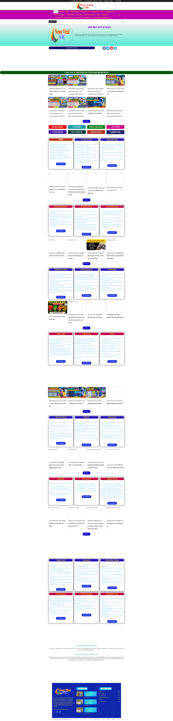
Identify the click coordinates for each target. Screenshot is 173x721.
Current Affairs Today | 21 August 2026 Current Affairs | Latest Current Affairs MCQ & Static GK (76, 113)
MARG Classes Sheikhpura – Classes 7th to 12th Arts (60, 149)
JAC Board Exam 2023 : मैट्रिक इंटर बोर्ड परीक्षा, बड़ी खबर (111, 224)
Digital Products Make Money (100, 17)
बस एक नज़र (61, 11)
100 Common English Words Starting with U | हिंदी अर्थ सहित (113, 485)
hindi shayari (68, 17)
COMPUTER (115, 132)
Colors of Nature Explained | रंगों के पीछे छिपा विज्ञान (85, 274)
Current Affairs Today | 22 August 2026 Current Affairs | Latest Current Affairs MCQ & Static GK (57, 113)
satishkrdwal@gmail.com (63, 709)
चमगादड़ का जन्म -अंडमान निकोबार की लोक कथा (83, 606)
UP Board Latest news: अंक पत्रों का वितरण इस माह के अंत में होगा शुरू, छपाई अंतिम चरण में (76, 256)
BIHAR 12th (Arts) (96, 127)
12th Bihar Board (102, 701)
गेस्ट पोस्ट (98, 14)
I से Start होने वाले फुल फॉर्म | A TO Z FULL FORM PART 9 (86, 483)
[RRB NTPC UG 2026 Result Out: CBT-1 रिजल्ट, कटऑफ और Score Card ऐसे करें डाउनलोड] (79, 693)
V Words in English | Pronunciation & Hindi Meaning (111, 483)
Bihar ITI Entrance (90, 14)
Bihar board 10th (102, 695)
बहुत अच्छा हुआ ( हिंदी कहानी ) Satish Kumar (83, 610)
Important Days (85, 11)
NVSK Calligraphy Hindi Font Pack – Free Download (112, 280)
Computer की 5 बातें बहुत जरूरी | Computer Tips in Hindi (60, 486)
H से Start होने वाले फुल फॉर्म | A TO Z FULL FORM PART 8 (86, 485)
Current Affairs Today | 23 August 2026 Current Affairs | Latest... (91, 710)
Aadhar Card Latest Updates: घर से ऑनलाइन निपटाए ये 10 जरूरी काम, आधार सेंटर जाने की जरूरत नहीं (76, 523)
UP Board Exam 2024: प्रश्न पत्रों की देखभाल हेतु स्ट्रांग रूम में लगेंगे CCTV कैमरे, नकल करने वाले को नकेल (96, 256)
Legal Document (88, 0)
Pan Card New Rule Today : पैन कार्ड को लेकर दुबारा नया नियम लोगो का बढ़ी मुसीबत (57, 523)
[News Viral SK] (86, 6)
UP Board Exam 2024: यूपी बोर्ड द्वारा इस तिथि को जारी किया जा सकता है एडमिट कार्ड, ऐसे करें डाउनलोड (115, 256)
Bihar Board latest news (104, 697)
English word (70, 14)
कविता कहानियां (104, 14)
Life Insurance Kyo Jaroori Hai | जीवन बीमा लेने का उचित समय (86, 581)
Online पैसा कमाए (77, 17)
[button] (119, 14)
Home (55, 11)
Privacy (111, 0)
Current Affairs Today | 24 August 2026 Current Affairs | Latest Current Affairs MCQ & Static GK (76, 21)
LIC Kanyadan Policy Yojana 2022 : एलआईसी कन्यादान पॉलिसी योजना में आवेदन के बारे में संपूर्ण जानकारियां (96, 465)
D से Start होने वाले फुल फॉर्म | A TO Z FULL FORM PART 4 (86, 491)
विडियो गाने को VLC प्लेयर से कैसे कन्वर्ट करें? (57, 494)
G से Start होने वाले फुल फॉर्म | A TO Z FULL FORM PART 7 (86, 486)
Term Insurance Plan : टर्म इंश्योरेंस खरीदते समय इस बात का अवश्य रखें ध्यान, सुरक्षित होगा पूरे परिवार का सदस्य (56, 465)
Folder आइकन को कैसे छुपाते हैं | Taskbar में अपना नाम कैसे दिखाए (61, 493)
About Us (101, 0)
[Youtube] (120, 1)
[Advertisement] (86, 60)
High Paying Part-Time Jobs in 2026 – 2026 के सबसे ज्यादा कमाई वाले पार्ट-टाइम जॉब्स (115, 91)
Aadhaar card (95, 11)
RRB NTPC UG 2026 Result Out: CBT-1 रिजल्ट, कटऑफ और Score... (91, 694)
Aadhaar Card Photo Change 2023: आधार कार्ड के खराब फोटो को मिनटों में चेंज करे (115, 523)
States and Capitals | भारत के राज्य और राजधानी (58, 425)
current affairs (74, 11)
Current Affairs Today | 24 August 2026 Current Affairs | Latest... (91, 702)
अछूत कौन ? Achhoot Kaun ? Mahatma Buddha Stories (86, 608)
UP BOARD (77, 127)
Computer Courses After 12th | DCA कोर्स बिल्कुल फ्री (60, 488)
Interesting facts (110, 11)
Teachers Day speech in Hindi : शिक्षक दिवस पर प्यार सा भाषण (112, 144)
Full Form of (79, 14)
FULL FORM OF (76, 132)
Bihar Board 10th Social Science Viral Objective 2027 (60, 221)
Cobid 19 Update (58, 17)
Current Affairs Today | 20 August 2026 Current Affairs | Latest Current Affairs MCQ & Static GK (115, 113)
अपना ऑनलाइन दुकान (86, 17)
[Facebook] (116, 1)
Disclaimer (106, 0)
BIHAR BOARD (57, 127)
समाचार (67, 11)
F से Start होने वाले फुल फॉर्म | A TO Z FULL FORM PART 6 (86, 488)
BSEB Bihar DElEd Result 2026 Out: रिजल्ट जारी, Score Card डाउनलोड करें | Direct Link (57, 189)
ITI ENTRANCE (57, 132)
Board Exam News (59, 14)
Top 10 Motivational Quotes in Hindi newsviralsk (59, 613)
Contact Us (95, 0)
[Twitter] (118, 1)
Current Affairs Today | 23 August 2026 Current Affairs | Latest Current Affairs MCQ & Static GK (95, 91)
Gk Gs (102, 11)
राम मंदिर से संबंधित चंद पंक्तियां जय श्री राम (57, 605)
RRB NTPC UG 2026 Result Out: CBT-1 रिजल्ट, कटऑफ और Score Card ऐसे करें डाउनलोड (57, 91)
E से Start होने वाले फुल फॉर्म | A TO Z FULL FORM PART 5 (86, 490)
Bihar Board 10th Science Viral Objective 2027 (59, 222)
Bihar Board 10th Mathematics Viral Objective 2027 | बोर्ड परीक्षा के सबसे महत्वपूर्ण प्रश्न (96, 190)
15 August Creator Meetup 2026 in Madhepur (59, 147)
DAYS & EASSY (96, 132)
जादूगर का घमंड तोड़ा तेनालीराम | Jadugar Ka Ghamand (85, 605)
